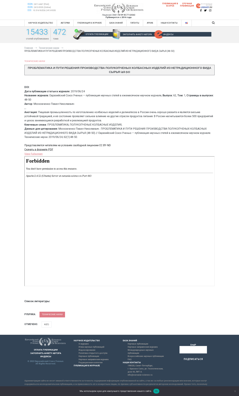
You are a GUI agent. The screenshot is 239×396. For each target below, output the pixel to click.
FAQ (130, 359)
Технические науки (34, 61)
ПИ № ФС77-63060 (126, 15)
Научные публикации (89, 356)
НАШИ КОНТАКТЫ (169, 23)
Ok (156, 391)
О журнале (84, 344)
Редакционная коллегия (90, 362)
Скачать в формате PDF (38, 149)
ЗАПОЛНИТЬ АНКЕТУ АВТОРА (137, 34)
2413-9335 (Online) (42, 7)
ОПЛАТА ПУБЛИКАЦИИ (97, 34)
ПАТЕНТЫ (134, 23)
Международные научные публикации (141, 351)
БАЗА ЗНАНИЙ (116, 23)
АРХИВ (150, 23)
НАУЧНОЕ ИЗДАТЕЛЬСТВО (40, 23)
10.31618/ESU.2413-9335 (44, 10)
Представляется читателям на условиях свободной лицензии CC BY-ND (67, 145)
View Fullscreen (33, 153)
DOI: (30, 10)
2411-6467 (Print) (41, 4)
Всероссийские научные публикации (146, 356)
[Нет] (235, 391)
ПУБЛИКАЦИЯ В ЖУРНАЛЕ (89, 23)
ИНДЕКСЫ (168, 34)
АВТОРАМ (65, 23)
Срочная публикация (187, 4)
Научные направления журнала (93, 359)
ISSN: (30, 4)
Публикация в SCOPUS (170, 4)
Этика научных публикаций (91, 347)
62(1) (46, 324)
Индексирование (87, 350)
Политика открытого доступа (93, 353)
